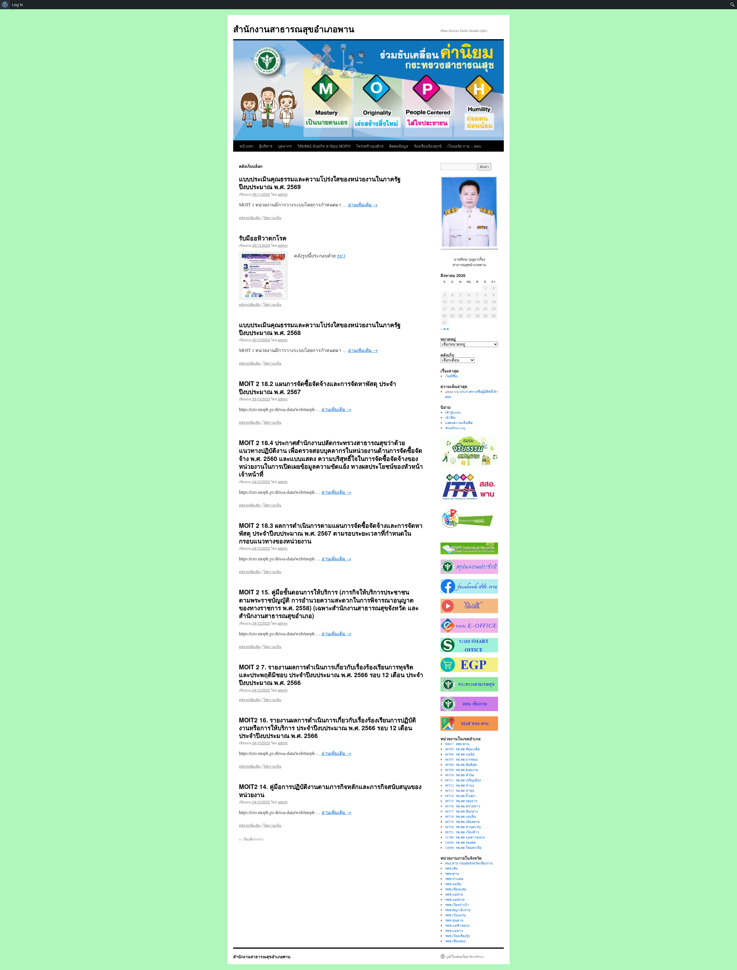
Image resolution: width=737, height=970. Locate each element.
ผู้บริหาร (265, 146)
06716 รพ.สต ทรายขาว (462, 806)
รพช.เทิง (451, 868)
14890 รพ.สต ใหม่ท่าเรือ (463, 847)
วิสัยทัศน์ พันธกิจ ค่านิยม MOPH (323, 146)
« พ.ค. (445, 328)
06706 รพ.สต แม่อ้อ (459, 754)
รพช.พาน (452, 873)
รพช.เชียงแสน (455, 889)
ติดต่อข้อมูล (398, 146)
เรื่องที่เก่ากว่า (251, 839)
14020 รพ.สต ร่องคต (460, 842)
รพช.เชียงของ (455, 941)
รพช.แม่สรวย (455, 899)
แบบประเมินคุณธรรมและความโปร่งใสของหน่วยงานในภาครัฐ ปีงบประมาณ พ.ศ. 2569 (320, 182)
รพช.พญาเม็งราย (457, 909)
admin (283, 194)
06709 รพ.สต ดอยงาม (461, 769)
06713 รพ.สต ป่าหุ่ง (459, 790)
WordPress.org (455, 427)
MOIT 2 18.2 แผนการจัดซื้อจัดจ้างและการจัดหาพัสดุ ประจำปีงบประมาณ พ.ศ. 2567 (317, 387)
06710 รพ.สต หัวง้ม (459, 775)
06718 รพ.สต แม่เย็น (460, 816)
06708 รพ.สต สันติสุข (461, 764)
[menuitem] (5, 4)
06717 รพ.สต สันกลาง (461, 811)
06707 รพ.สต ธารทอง (461, 759)
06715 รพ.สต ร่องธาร (461, 800)
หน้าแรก (246, 146)
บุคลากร (285, 146)
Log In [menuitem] (17, 4)
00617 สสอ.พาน (457, 743)
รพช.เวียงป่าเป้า (457, 904)
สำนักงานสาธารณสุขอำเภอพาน (293, 28)
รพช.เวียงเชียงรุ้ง (457, 935)
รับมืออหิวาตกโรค (262, 237)
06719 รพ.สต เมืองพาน (462, 821)
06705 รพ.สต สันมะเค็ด (462, 749)
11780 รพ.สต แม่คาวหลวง (465, 837)
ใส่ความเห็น (272, 217)
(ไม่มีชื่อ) (451, 376)
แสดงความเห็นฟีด (459, 422)
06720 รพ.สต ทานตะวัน (463, 826)
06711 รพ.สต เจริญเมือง (463, 780)
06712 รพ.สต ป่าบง (459, 785)
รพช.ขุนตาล (454, 920)
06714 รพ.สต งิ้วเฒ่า (460, 795)
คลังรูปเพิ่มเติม (250, 217)
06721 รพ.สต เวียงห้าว (462, 832)
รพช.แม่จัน (453, 884)
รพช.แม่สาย (454, 894)
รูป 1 (341, 256)
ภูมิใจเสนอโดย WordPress (465, 956)
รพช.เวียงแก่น (455, 915)
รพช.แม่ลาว (454, 930)
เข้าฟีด (450, 417)
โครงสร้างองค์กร (369, 146)
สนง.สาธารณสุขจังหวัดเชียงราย (469, 863)
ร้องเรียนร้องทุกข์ (428, 146)
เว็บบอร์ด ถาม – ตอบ (464, 146)
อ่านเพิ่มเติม (363, 204)
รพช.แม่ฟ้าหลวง (457, 925)
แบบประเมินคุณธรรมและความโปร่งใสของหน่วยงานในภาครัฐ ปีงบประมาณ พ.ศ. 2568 (320, 328)
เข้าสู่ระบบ (453, 412)
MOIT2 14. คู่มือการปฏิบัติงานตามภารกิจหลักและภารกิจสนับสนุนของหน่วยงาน (330, 790)
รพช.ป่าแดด (454, 878)
